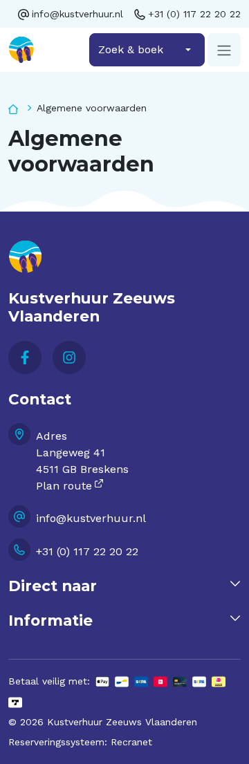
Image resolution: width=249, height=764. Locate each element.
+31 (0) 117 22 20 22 (194, 13)
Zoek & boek (130, 49)
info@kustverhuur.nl (77, 13)
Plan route (64, 485)
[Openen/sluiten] (224, 49)
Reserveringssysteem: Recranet (80, 741)
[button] (124, 586)
